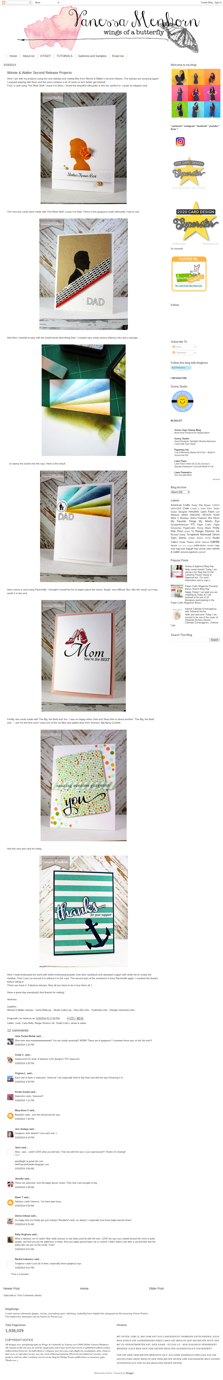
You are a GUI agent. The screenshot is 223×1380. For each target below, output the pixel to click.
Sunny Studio (181, 438)
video (209, 548)
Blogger (129, 1373)
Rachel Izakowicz (24, 1259)
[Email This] (68, 1018)
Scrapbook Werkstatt (199, 534)
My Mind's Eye (209, 521)
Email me (118, 56)
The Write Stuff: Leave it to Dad (64, 211)
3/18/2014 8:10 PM (24, 1137)
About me (29, 56)
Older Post (156, 1288)
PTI (193, 524)
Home (13, 56)
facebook (202, 126)
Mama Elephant (198, 518)
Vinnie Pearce (186, 542)
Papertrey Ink (181, 449)
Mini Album (214, 518)
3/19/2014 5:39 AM (24, 1187)
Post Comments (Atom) (29, 1295)
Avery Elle (197, 505)
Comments (180, 352)
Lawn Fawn (180, 461)
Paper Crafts (204, 524)
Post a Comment (20, 1274)
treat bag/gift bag (189, 548)
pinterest (177, 126)
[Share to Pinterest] (82, 1018)
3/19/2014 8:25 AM (24, 1224)
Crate (186, 508)
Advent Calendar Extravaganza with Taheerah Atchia (200, 610)
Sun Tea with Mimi (183, 475)
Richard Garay (178, 534)
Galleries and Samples (92, 56)
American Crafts (180, 504)
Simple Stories (195, 538)
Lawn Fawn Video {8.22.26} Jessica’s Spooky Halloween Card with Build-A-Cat (193, 465)
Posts (178, 347)
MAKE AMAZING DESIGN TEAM (201, 515)
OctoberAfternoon (180, 524)
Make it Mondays (180, 518)
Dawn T (19, 1197)
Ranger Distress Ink (45, 1023)
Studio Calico (63, 1023)
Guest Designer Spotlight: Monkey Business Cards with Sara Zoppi (195, 442)
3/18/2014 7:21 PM (24, 1100)
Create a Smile (198, 509)
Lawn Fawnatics (183, 472)
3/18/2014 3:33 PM (24, 1063)
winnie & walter (78, 1023)
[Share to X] (75, 1018)
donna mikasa (22, 1215)
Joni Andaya (21, 1129)
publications (200, 545)
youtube (213, 126)
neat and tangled (185, 546)
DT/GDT (45, 56)
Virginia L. (20, 1073)
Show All (216, 479)
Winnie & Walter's (95, 78)
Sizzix (208, 538)
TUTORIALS (64, 56)
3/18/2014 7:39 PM (24, 1119)
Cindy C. (19, 1055)
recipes (210, 545)
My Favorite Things (183, 521)
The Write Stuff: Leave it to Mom (45, 85)
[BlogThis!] (72, 1018)
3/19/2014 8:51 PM (24, 1267)
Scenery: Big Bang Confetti (105, 722)
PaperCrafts (189, 528)
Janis (18, 1147)
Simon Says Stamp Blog (187, 430)
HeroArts (194, 511)
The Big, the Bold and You (53, 719)
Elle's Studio (213, 509)
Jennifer (19, 1178)
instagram (189, 126)
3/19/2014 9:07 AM (24, 1249)
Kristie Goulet (22, 1092)
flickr (173, 129)
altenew (205, 542)
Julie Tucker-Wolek (25, 1036)
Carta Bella (27, 1023)
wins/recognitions (189, 552)
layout (174, 545)
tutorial (202, 548)
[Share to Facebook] (78, 1018)
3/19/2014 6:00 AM (24, 1205)
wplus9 (202, 552)
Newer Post (11, 1288)
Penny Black (204, 528)
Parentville (40, 589)
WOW (198, 542)
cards (18, 1023)
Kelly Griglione (23, 1234)
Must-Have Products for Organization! (192, 433)
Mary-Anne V (22, 1110)
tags (217, 545)
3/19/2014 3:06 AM (24, 1168)
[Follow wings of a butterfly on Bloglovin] (181, 369)
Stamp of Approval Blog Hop (199, 566)
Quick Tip (189, 531)
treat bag (175, 548)
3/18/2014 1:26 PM (24, 1044)
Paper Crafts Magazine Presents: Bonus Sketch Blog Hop (202, 587)
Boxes (207, 505)
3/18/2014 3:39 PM (24, 1082)
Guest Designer (179, 511)
